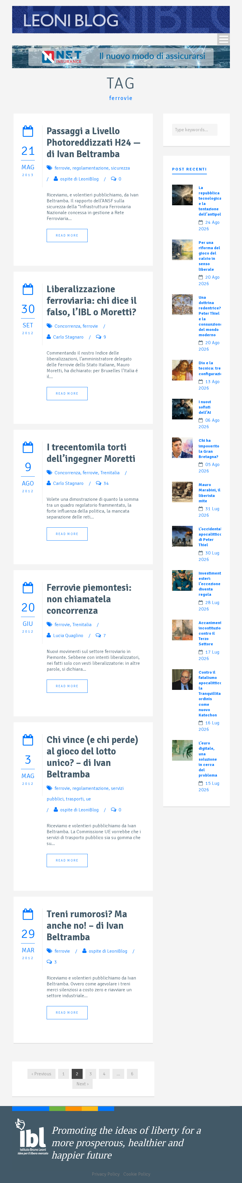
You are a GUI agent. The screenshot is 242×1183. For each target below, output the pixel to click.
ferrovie (62, 168)
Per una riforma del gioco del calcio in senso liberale (209, 256)
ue (88, 799)
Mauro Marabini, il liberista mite (209, 492)
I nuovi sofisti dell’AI (205, 407)
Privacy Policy (106, 1174)
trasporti (75, 799)
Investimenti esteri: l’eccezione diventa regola (210, 584)
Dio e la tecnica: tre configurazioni (212, 368)
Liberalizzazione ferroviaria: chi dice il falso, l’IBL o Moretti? (92, 300)
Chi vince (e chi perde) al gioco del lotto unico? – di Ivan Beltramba (92, 757)
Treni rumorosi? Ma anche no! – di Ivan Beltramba (87, 925)
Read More (67, 235)
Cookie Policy (136, 1174)
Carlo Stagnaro (68, 337)
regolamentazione (90, 168)
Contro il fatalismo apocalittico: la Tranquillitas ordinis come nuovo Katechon (211, 694)
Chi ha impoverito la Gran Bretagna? (209, 448)
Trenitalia (110, 473)
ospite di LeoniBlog (79, 179)
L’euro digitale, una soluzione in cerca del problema (208, 759)
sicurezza (120, 168)
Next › (82, 1084)
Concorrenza (67, 326)
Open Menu (223, 39)
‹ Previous (41, 1074)
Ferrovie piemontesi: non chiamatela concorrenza (89, 599)
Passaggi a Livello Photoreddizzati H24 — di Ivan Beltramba (94, 142)
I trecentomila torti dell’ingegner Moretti (91, 453)
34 (106, 483)
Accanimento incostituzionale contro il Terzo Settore (214, 633)
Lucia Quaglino (68, 636)
